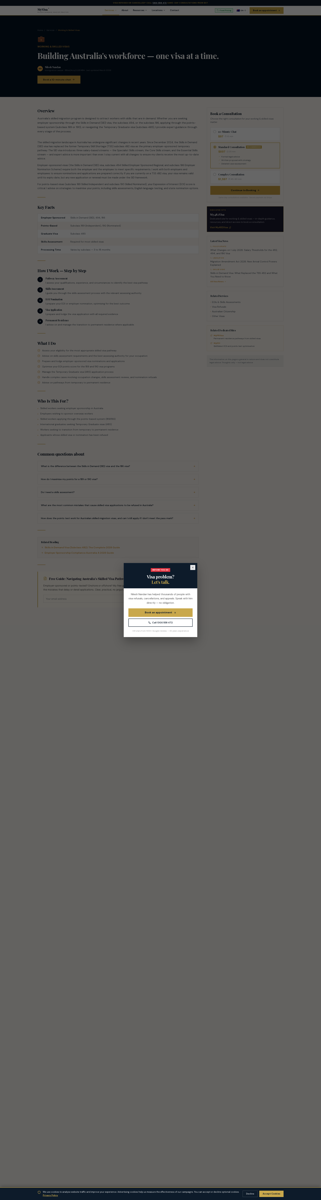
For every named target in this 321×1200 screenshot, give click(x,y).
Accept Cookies (271, 1193)
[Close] (192, 567)
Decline (250, 1193)
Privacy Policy (50, 1195)
